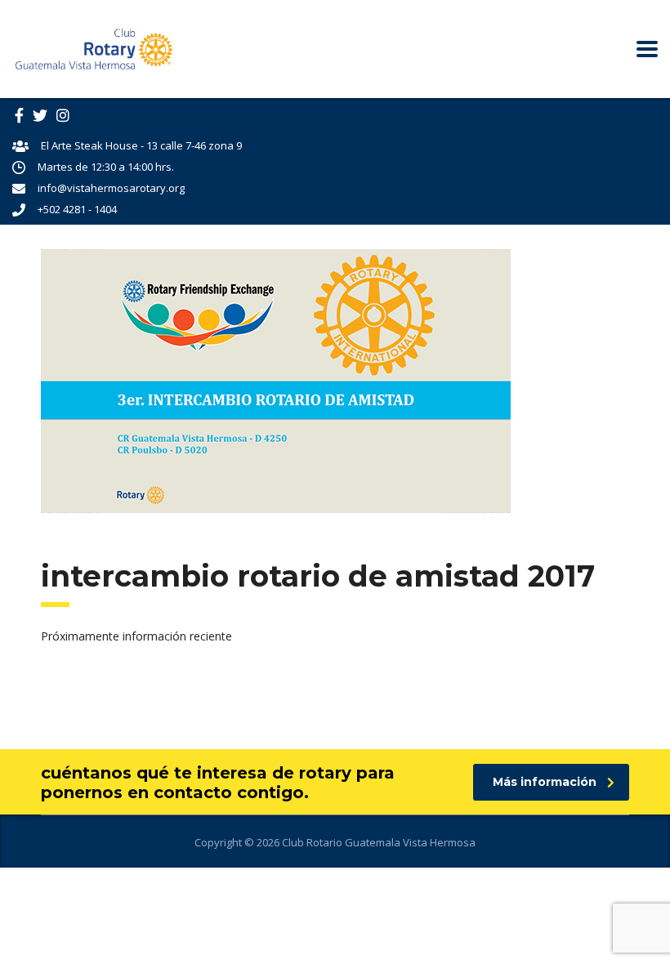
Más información (544, 781)
